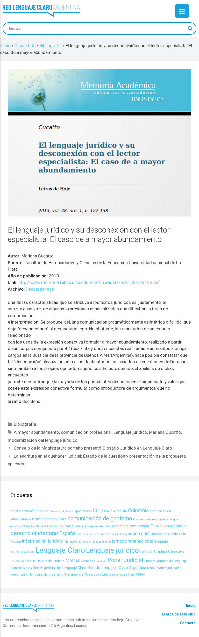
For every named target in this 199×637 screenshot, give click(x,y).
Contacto (188, 623)
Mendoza (88, 561)
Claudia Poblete (115, 511)
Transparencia (74, 574)
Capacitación (82, 511)
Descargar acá (40, 289)
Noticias (101, 561)
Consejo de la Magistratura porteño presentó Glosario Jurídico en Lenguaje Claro (93, 448)
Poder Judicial (125, 560)
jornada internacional (132, 541)
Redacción (25, 568)
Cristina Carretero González (93, 526)
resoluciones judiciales (164, 568)
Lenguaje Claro (60, 550)
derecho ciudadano (34, 533)
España (67, 533)
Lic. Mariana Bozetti (22, 561)
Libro (143, 552)
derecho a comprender (131, 526)
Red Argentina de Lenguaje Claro (59, 568)
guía (145, 533)
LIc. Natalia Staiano (51, 561)
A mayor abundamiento (36, 432)
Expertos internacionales (109, 534)
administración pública (29, 511)
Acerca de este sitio (178, 614)
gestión (132, 533)
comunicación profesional (86, 432)
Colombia (138, 511)
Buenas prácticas (60, 511)
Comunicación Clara (49, 519)
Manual (73, 560)
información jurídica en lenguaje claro (87, 541)
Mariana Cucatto (165, 432)
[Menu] (182, 11)
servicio (57, 574)
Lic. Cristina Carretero (165, 551)
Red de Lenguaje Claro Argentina (116, 567)
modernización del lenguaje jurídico (42, 440)
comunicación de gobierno (100, 518)
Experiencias (84, 534)
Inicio (191, 605)
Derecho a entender (168, 525)
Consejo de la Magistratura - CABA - (49, 526)
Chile (98, 510)
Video (140, 574)
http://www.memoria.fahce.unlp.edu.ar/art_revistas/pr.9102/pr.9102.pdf (89, 282)
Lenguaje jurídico (130, 432)
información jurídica (42, 541)
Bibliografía (25, 424)
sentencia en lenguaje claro (30, 574)
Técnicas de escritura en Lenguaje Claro (109, 574)
